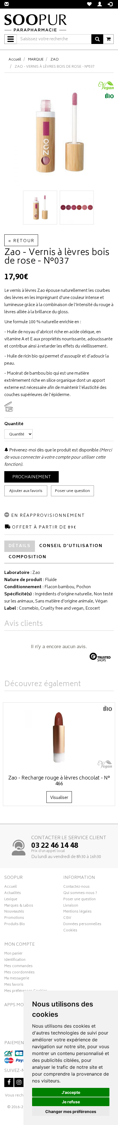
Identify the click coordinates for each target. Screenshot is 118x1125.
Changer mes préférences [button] (70, 1111)
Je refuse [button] (71, 1101)
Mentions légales (77, 912)
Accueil (15, 60)
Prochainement (31, 477)
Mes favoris (13, 985)
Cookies (70, 931)
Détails (20, 546)
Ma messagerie (16, 979)
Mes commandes (18, 966)
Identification (14, 960)
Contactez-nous (76, 887)
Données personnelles (82, 924)
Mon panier (13, 954)
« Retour (21, 241)
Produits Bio (14, 924)
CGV (67, 918)
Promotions (14, 918)
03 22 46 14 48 (54, 846)
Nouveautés (14, 912)
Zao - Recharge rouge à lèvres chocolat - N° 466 (59, 781)
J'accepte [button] (71, 1092)
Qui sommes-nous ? (80, 893)
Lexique (10, 900)
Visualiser (59, 797)
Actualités (12, 893)
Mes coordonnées (19, 973)
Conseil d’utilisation (71, 546)
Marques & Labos (18, 906)
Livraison (70, 906)
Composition (27, 557)
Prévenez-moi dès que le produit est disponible (53, 450)
